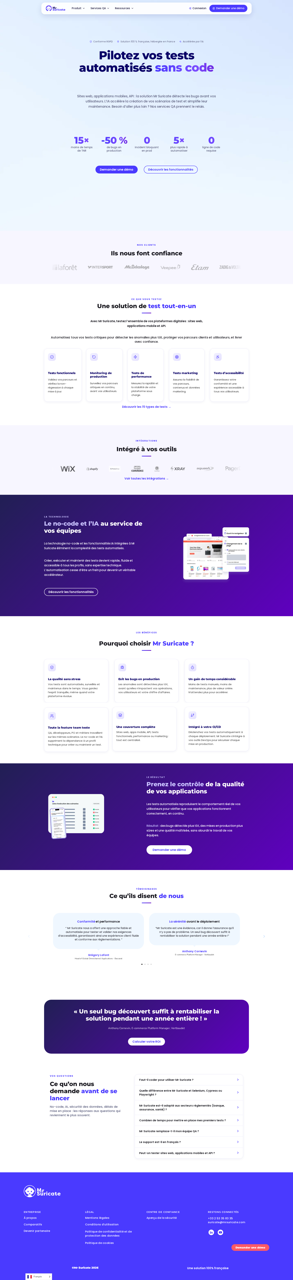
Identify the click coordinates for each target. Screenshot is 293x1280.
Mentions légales (97, 1218)
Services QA (98, 8)
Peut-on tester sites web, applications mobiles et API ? (177, 1153)
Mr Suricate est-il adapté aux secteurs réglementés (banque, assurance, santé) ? (182, 1107)
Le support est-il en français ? (160, 1142)
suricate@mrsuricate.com (226, 1222)
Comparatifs (33, 1224)
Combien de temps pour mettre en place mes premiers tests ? (182, 1120)
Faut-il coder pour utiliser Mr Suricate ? (166, 1080)
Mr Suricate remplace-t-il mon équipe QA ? (169, 1131)
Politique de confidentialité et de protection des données (108, 1234)
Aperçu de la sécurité (161, 1218)
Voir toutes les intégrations (146, 478)
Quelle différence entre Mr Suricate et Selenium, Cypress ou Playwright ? (180, 1093)
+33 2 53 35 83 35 (220, 1218)
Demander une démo (230, 8)
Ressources (122, 8)
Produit (76, 8)
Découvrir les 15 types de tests (146, 407)
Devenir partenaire (37, 1231)
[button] (29, 936)
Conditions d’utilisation (102, 1224)
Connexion (199, 8)
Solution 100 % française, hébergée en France (148, 41)
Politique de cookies (99, 1243)
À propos (30, 1218)
